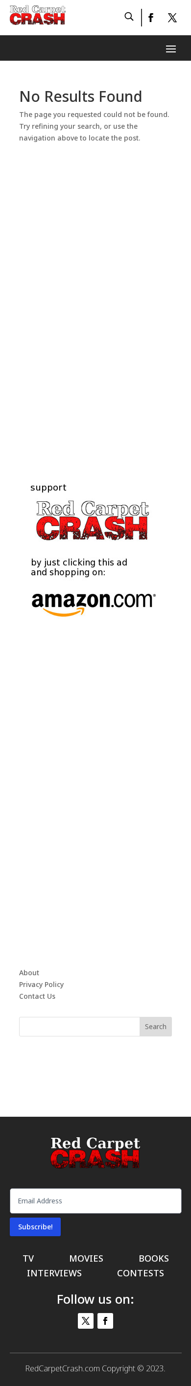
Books (154, 1259)
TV (28, 1259)
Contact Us (37, 996)
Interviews (54, 1274)
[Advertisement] (95, 290)
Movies (86, 1259)
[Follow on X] (172, 17)
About (29, 972)
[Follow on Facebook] (150, 17)
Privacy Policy (41, 984)
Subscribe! (35, 1226)
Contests (140, 1274)
